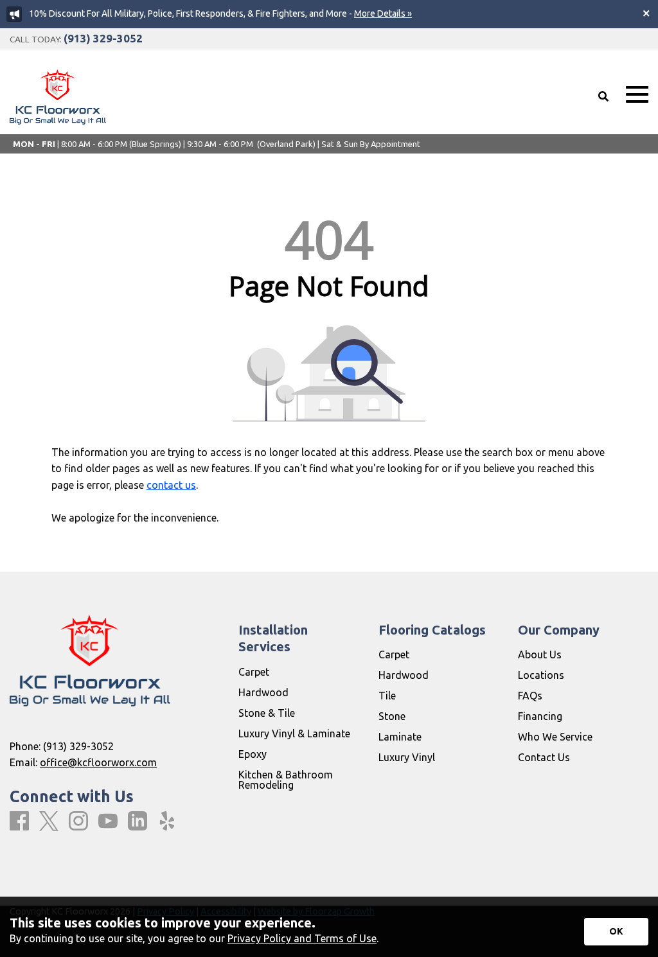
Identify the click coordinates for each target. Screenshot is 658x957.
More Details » (383, 13)
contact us (171, 485)
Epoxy (252, 754)
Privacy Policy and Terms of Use (302, 938)
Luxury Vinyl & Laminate (294, 733)
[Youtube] (108, 821)
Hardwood (263, 692)
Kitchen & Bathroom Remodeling (285, 779)
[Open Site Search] (603, 96)
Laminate (400, 737)
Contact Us (544, 757)
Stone (391, 716)
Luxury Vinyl (406, 757)
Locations (541, 675)
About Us (540, 654)
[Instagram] (78, 821)
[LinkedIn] (137, 821)
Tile (387, 695)
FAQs (530, 695)
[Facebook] (19, 821)
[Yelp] (167, 821)
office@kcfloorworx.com (98, 762)
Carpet (253, 672)
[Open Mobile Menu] (637, 94)
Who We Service (555, 737)
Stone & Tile (266, 713)
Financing (540, 716)
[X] (48, 821)
